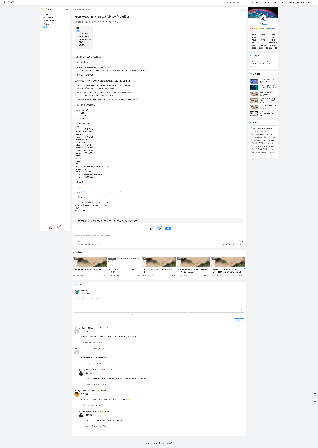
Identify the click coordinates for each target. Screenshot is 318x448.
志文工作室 (102, 221)
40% (315, 401)
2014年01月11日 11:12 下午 (89, 363)
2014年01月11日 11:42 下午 (94, 384)
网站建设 (88, 10)
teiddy (83, 331)
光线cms (86, 235)
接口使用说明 (47, 14)
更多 (309, 2)
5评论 (117, 22)
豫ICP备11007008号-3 (166, 443)
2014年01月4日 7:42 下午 (89, 405)
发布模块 (92, 235)
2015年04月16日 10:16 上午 (89, 342)
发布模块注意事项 (48, 17)
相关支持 (46, 27)
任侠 (87, 373)
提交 (239, 320)
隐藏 (78, 31)
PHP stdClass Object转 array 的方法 (87, 244)
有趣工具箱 (300, 2)
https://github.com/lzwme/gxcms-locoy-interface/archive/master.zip (100, 192)
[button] (244, 267)
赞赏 (168, 229)
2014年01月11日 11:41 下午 (94, 426)
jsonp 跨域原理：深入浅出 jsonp (232, 244)
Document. (155, 443)
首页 (256, 2)
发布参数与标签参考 (49, 21)
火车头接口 (106, 235)
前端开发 (276, 2)
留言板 (283, 2)
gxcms (95, 10)
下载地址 (46, 24)
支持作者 (291, 2)
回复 (100, 342)
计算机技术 (265, 2)
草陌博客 (84, 394)
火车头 (99, 235)
